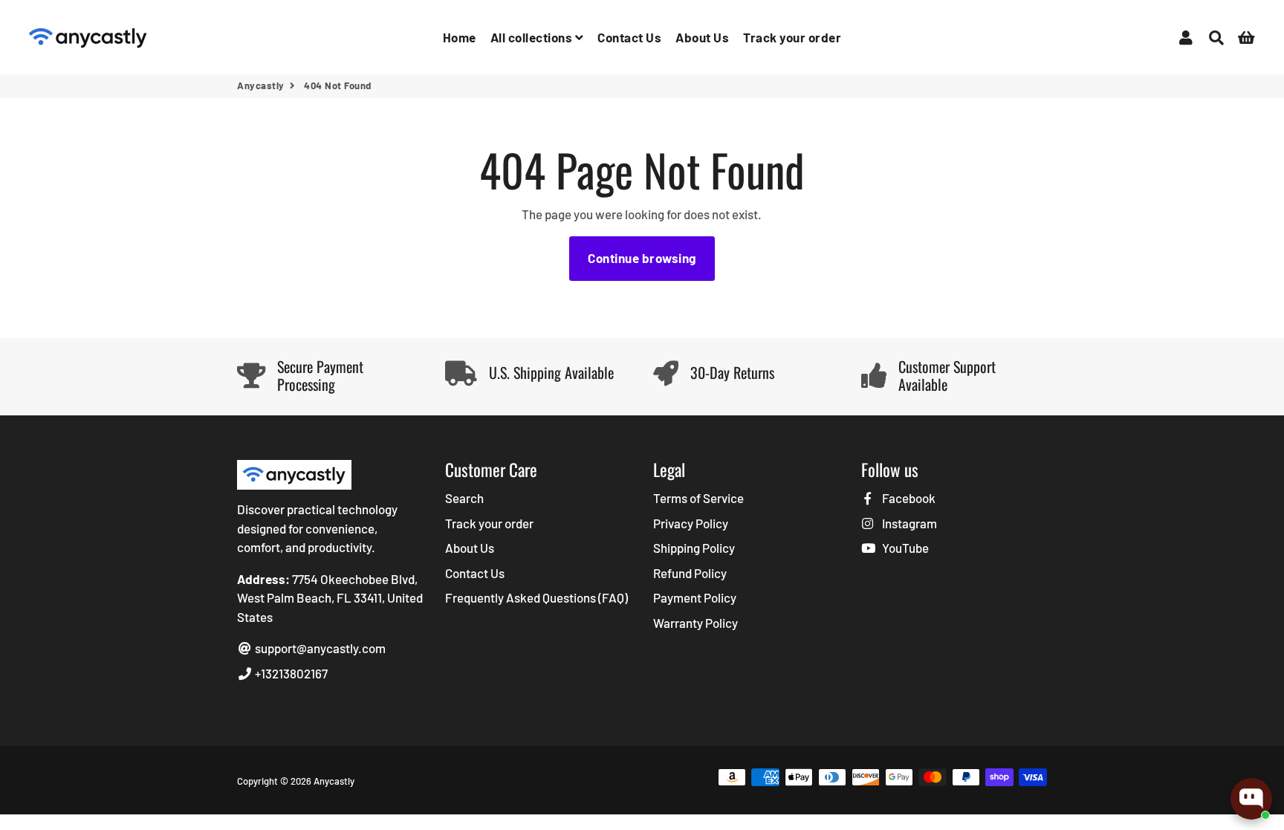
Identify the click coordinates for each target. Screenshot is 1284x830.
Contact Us (629, 37)
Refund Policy (690, 572)
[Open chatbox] (1251, 799)
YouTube (904, 547)
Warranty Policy (695, 622)
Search (464, 497)
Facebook (908, 497)
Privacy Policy (690, 523)
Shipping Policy (694, 547)
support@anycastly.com (319, 648)
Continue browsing (642, 257)
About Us (702, 37)
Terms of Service (698, 497)
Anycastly (261, 85)
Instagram (908, 523)
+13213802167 (290, 673)
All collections (532, 37)
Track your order (792, 37)
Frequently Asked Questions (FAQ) (536, 597)
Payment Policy (694, 597)
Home (459, 37)
